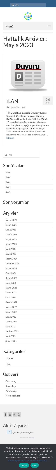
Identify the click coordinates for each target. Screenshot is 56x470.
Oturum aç (10, 381)
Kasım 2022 (11, 302)
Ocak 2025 (10, 254)
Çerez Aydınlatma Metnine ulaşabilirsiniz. (28, 460)
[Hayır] (52, 457)
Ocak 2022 (10, 317)
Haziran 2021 (12, 331)
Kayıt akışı (10, 386)
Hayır (34, 465)
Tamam (23, 465)
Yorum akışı (11, 391)
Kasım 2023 (11, 278)
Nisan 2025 (11, 244)
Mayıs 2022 (11, 307)
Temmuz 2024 (12, 263)
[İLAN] (28, 74)
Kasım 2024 (11, 258)
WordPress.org (12, 395)
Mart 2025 (10, 249)
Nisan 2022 (11, 312)
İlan (18, 107)
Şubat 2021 (11, 341)
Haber (10, 358)
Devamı (10, 138)
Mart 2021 (10, 336)
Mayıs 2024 (11, 268)
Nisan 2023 (11, 292)
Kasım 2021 (11, 321)
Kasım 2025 (11, 234)
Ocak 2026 (10, 229)
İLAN (7, 172)
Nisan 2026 (11, 225)
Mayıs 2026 (11, 220)
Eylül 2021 (10, 326)
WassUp (31, 437)
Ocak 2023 (10, 297)
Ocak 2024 (10, 273)
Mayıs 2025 (11, 239)
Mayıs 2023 (11, 287)
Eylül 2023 (10, 283)
